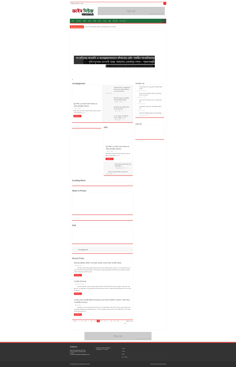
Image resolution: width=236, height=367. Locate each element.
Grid (74, 225)
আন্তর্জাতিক (78, 21)
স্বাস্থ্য (109, 21)
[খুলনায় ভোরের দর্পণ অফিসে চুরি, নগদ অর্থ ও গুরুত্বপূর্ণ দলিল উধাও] (158, 129)
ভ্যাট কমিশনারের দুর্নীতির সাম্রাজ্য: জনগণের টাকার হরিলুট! (150, 113)
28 (91, 321)
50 (114, 321)
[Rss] (143, 3)
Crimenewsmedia (161, 364)
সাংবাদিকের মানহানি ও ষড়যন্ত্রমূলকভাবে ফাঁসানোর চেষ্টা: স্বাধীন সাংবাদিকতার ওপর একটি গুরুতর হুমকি (122, 89)
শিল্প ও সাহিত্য (122, 21)
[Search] (164, 3)
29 (95, 321)
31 (101, 321)
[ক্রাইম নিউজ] (82, 11)
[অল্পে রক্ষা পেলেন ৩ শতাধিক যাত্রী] (107, 210)
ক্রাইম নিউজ (115, 21)
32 (105, 321)
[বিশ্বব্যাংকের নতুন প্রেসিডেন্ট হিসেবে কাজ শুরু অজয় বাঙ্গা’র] (126, 197)
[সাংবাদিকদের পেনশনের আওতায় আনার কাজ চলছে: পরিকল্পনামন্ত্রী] (117, 210)
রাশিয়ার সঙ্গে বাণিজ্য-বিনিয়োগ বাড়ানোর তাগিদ (118, 172)
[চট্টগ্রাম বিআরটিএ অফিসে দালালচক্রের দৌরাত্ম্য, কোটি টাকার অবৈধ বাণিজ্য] (158, 135)
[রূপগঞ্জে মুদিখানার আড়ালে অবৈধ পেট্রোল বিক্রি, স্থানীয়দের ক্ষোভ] (140, 135)
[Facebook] (145, 3)
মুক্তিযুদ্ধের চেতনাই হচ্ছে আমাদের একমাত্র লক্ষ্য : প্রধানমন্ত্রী (121, 61)
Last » (125, 323)
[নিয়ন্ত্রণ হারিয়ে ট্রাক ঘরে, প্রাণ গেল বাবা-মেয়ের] (126, 204)
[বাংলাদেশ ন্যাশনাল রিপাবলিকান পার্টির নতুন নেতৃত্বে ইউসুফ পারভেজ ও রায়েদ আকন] (149, 129)
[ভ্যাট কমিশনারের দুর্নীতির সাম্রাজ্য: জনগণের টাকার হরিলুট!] (149, 135)
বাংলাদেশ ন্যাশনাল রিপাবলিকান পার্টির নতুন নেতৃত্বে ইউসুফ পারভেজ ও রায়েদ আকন (100, 26)
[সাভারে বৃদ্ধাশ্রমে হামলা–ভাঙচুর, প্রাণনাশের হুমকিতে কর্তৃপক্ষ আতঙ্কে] (140, 129)
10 (82, 321)
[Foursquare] (152, 3)
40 (111, 321)
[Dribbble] (150, 3)
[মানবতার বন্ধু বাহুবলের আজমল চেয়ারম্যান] (117, 204)
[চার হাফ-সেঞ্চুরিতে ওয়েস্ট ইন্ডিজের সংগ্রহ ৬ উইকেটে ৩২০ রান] (107, 204)
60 (118, 321)
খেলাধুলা (104, 21)
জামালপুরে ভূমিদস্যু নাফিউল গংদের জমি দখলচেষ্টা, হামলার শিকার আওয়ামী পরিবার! (97, 263)
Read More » (77, 116)
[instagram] (154, 3)
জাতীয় (73, 21)
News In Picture (79, 191)
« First (74, 321)
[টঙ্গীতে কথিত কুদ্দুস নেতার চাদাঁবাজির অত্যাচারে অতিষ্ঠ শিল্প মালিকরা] (117, 197)
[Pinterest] (148, 3)
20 (85, 321)
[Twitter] (147, 3)
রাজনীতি (84, 21)
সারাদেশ (89, 21)
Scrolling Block (78, 180)
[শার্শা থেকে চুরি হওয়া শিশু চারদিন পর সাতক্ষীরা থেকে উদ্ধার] (126, 210)
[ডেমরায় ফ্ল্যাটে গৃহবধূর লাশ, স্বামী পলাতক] (116, 238)
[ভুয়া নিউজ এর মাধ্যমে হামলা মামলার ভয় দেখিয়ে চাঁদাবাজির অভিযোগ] (78, 232)
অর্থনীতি (94, 21)
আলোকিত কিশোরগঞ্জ (80, 281)
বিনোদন (99, 21)
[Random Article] (164, 21)
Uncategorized (78, 83)
